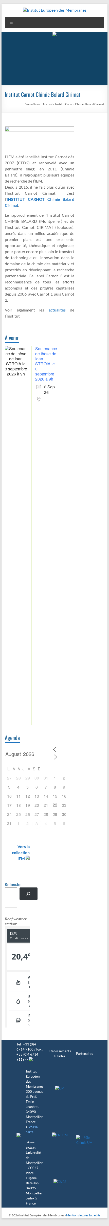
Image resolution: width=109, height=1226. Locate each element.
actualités (57, 309)
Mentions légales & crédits (83, 1215)
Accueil (47, 104)
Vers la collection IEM (21, 852)
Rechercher (13, 885)
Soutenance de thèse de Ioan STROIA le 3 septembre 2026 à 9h (46, 364)
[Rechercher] (29, 893)
